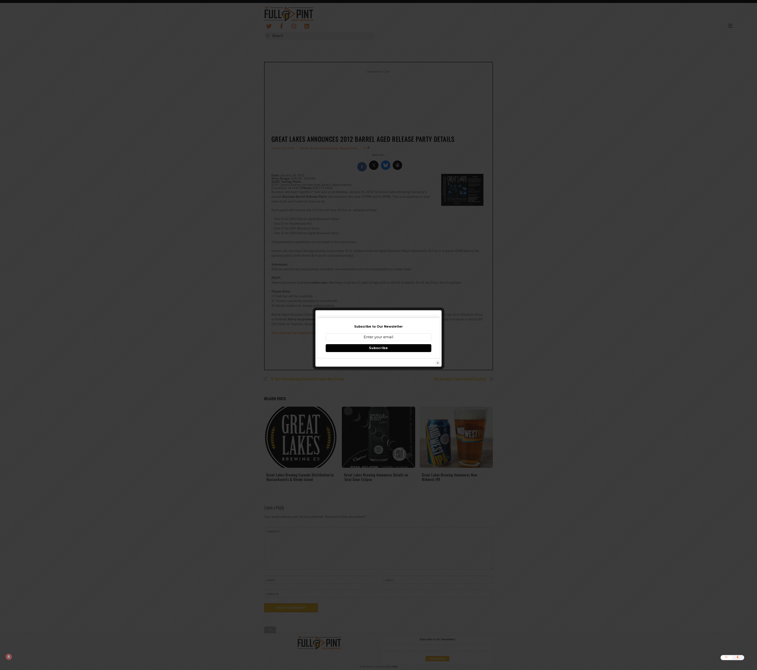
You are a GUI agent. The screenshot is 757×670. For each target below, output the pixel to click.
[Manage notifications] (9, 657)
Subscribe (378, 348)
